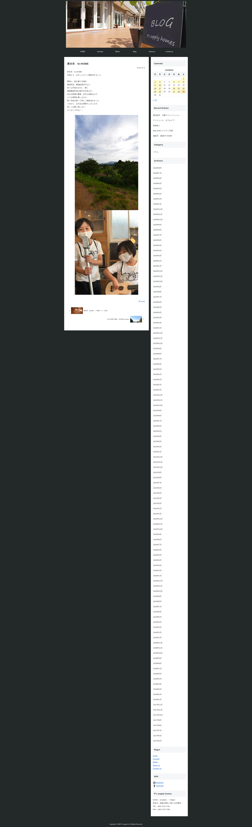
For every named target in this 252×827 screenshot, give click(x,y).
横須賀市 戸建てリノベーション (166, 115)
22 (183, 88)
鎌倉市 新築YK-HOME (162, 136)
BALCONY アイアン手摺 (163, 131)
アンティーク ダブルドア (163, 120)
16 (155, 88)
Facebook (160, 786)
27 (174, 92)
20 (174, 88)
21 (179, 88)
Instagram (160, 783)
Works (155, 762)
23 (155, 92)
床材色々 (156, 126)
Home (155, 756)
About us (156, 765)
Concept (156, 759)
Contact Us (157, 769)
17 (160, 88)
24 (160, 92)
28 (179, 92)
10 (160, 85)
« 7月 (155, 100)
